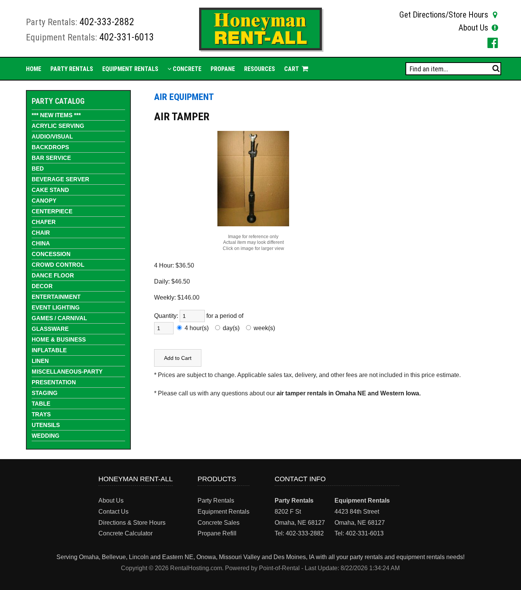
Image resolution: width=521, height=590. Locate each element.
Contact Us (113, 511)
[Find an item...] (496, 68)
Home (33, 69)
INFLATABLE (49, 350)
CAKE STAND (50, 190)
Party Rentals (71, 69)
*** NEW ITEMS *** (56, 115)
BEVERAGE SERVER (60, 179)
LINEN (40, 361)
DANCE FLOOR (53, 275)
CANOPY (44, 200)
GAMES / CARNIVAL (59, 318)
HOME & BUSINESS (59, 339)
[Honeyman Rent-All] (260, 48)
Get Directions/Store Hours (443, 14)
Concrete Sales (219, 522)
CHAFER (44, 222)
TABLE (41, 403)
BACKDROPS (50, 147)
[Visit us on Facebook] (491, 42)
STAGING (45, 393)
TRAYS (41, 414)
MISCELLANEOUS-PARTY (67, 371)
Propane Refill (217, 533)
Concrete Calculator (125, 533)
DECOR (42, 286)
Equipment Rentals (130, 69)
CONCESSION (51, 254)
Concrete (186, 69)
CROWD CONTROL (58, 264)
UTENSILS (46, 425)
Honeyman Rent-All (135, 479)
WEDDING (45, 435)
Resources (259, 69)
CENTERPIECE (52, 211)
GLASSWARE (50, 329)
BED (38, 168)
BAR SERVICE (51, 158)
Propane (223, 69)
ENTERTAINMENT (56, 296)
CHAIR (41, 232)
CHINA (41, 243)
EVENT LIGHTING (56, 307)
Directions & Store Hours (132, 522)
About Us (473, 27)
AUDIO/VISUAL (52, 136)
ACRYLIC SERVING (58, 126)
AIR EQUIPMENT (184, 97)
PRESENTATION (54, 382)
